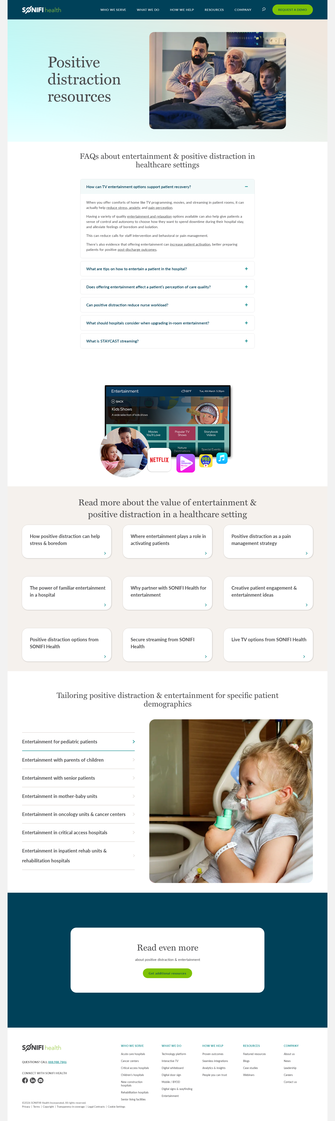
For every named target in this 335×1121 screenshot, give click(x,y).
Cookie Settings (116, 1106)
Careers (288, 1075)
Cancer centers (130, 1061)
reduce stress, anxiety (123, 207)
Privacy (26, 1106)
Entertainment (170, 1096)
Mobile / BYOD (171, 1082)
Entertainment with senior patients (58, 778)
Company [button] (243, 10)
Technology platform (174, 1054)
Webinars (248, 1075)
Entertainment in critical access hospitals (64, 832)
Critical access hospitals (135, 1068)
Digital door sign (171, 1075)
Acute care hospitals (133, 1054)
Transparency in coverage (71, 1106)
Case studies (250, 1068)
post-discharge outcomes (137, 249)
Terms (36, 1106)
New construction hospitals (131, 1083)
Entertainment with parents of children (63, 760)
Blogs (246, 1061)
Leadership (290, 1068)
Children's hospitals (132, 1075)
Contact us (290, 1082)
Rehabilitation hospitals (135, 1092)
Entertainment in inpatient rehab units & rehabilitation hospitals (64, 855)
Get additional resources (167, 973)
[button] (264, 9)
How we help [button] (182, 10)
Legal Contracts (96, 1106)
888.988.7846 (57, 1062)
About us (289, 1054)
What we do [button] (148, 10)
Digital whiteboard (173, 1068)
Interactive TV (170, 1061)
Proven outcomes (212, 1054)
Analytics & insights (213, 1068)
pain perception (160, 207)
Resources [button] (214, 10)
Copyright (48, 1106)
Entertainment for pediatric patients (59, 741)
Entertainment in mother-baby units (59, 796)
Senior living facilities (133, 1099)
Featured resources (254, 1054)
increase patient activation (190, 244)
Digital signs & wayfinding (177, 1089)
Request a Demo (292, 10)
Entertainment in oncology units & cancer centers (74, 814)
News (287, 1061)
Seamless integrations (215, 1061)
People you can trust (214, 1075)
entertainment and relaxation (149, 216)
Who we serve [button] (113, 10)
